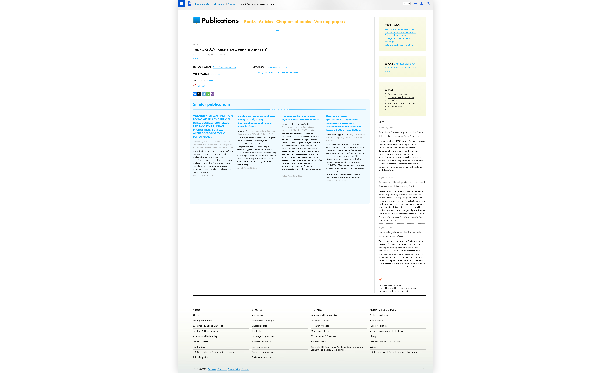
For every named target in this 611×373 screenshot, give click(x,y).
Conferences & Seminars (323, 336)
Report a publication (254, 31)
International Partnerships (205, 336)
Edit (424, 368)
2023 (387, 67)
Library (373, 336)
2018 (414, 67)
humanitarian (410, 32)
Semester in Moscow (262, 352)
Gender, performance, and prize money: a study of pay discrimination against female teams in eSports (256, 121)
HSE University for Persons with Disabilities (214, 352)
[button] (271, 109)
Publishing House (378, 325)
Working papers (329, 21)
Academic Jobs (318, 341)
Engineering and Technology (401, 97)
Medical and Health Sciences (401, 103)
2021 (398, 67)
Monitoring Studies (320, 330)
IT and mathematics (394, 35)
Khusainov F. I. (199, 58)
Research (317, 309)
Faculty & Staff (200, 341)
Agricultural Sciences (397, 93)
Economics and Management (224, 67)
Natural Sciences (395, 106)
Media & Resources (383, 309)
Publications (220, 20)
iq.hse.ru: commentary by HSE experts (388, 330)
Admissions (257, 315)
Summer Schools (260, 346)
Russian (210, 80)
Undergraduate (259, 325)
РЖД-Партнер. (199, 55)
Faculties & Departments (205, 330)
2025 (407, 63)
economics (409, 28)
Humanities (393, 100)
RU (405, 3)
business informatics (394, 28)
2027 (396, 63)
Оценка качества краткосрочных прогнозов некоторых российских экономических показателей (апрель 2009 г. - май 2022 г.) (343, 123)
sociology (389, 41)
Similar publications (212, 104)
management (391, 38)
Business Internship (261, 357)
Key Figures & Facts (202, 320)
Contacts (212, 369)
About (197, 309)
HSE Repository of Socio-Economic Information (394, 352)
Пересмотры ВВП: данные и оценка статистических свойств (300, 117)
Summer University (261, 341)
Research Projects (320, 325)
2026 (402, 63)
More (387, 70)
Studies (257, 309)
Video (373, 346)
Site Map (245, 369)
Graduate (256, 330)
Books (250, 21)
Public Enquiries (200, 357)
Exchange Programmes (263, 336)
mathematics (404, 38)
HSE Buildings (199, 346)
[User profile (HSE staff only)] (421, 3)
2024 (412, 63)
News (382, 122)
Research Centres (320, 320)
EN (409, 3)
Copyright (222, 369)
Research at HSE (274, 31)
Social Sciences (395, 109)
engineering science (394, 32)
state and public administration (399, 44)
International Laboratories (324, 315)
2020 (403, 67)
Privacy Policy (234, 369)
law (404, 35)
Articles (266, 21)
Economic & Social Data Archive (386, 341)
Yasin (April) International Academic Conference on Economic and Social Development (337, 348)
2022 (392, 67)
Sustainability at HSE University (208, 325)
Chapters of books (293, 21)
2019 (409, 67)
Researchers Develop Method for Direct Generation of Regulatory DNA (402, 184)
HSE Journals (376, 320)
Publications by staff (380, 315)
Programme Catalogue (263, 320)
